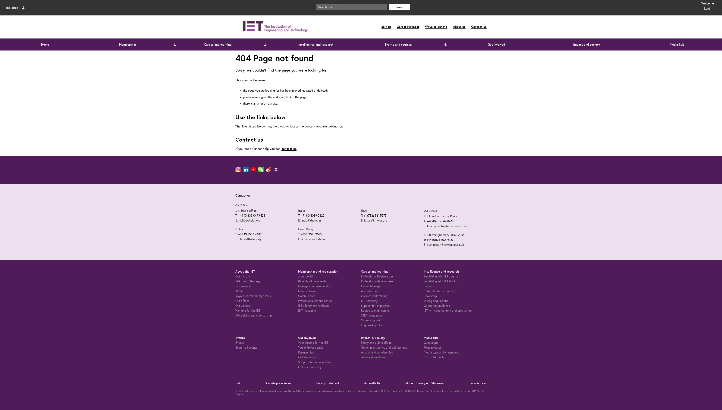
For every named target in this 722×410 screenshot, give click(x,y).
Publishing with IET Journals (442, 276)
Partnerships (306, 352)
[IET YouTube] (253, 170)
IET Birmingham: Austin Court (444, 235)
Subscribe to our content (440, 291)
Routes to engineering (375, 310)
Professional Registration (377, 276)
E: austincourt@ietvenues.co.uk (444, 244)
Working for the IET (247, 310)
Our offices (242, 301)
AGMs (239, 291)
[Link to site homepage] (274, 27)
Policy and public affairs (376, 342)
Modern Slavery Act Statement (425, 383)
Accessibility (372, 383)
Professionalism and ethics (315, 301)
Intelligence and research (316, 44)
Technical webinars (373, 357)
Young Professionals (310, 347)
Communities (306, 296)
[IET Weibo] (268, 169)
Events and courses (398, 44)
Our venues (242, 306)
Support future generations (315, 362)
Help (238, 383)
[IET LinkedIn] (246, 169)
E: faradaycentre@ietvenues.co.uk (445, 226)
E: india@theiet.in (309, 220)
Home (45, 44)
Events (239, 342)
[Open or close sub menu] (174, 44)
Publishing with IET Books (440, 281)
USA (364, 211)
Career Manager (408, 27)
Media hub (677, 44)
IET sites (12, 8)
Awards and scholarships (377, 352)
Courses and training (374, 296)
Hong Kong (305, 229)
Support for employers (375, 306)
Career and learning (217, 44)
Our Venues (430, 211)
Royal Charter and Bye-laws (253, 296)
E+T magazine (307, 310)
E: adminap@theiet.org (313, 239)
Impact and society (586, 44)
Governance (243, 286)
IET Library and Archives (313, 306)
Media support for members (441, 352)
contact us (289, 148)
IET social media (434, 357)
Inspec (428, 286)
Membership (127, 44)
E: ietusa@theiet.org (374, 220)
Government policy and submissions (384, 347)
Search (399, 7)
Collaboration (307, 357)
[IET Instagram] (238, 169)
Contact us (479, 27)
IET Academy (369, 301)
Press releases (432, 347)
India (301, 211)
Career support (370, 320)
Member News (307, 291)
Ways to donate (436, 27)
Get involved (496, 44)
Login (707, 8)
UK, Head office (246, 211)
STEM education (371, 315)
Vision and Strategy (247, 281)
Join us (386, 27)
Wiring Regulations (436, 301)
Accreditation (369, 291)
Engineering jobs (371, 325)
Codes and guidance (437, 306)
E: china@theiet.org (248, 239)
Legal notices (478, 383)
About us (459, 27)
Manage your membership (314, 286)
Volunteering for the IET (313, 342)
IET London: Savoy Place (440, 216)
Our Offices (242, 205)
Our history (242, 276)
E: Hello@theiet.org (248, 220)
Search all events (246, 347)
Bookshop (430, 296)
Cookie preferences (278, 383)
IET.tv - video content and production (448, 310)
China (239, 229)
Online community (309, 367)
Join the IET (305, 276)
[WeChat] (261, 169)
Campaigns (431, 342)
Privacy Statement (327, 383)
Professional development (377, 281)
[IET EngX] (276, 169)
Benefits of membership (313, 281)
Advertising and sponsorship (253, 315)
